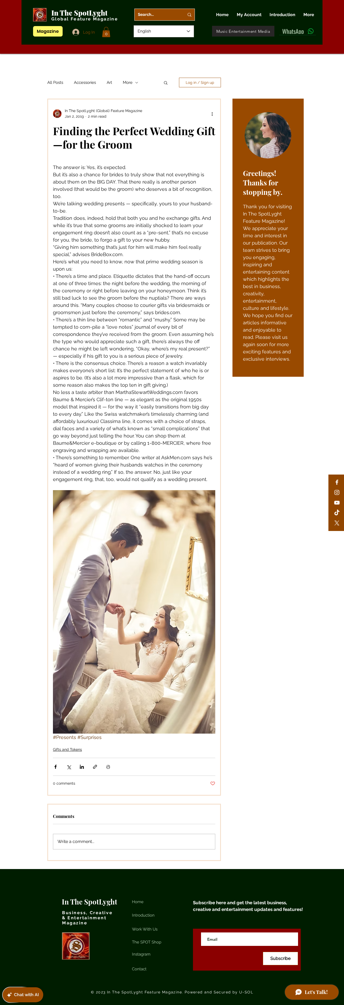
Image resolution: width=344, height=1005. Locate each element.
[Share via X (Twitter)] (68, 766)
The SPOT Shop (146, 942)
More (127, 82)
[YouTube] (337, 502)
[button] (106, 32)
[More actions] (212, 113)
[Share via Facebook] (55, 766)
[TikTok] (337, 512)
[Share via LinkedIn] (81, 766)
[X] (337, 523)
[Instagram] (337, 492)
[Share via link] (95, 766)
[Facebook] (337, 482)
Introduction (143, 915)
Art (109, 82)
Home (138, 901)
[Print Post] (108, 766)
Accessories (85, 82)
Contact (139, 969)
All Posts (55, 82)
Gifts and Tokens (67, 749)
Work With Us (144, 929)
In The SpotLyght (80, 12)
